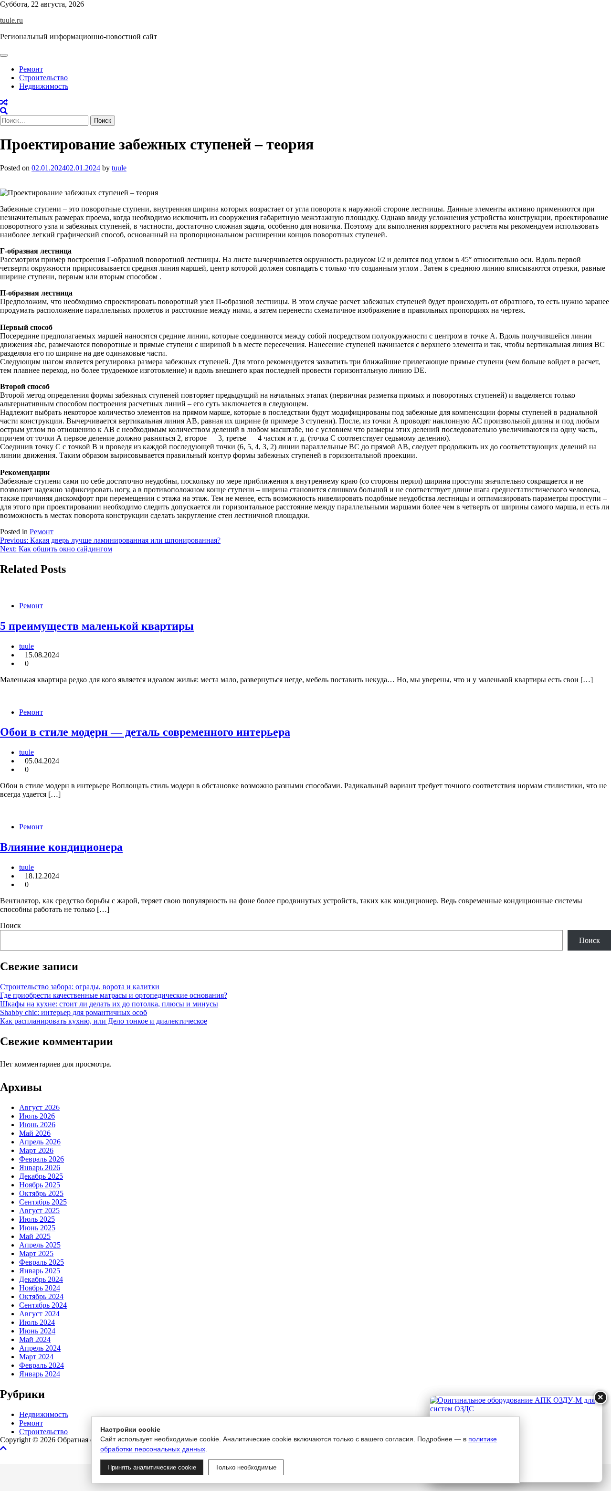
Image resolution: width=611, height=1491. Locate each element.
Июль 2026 (37, 1116)
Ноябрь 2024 (39, 1288)
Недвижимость (43, 86)
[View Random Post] (4, 102)
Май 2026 (35, 1133)
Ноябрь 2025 (39, 1185)
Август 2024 (39, 1314)
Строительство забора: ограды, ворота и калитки (79, 987)
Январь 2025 (39, 1271)
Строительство (43, 78)
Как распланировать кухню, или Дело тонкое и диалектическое (103, 1021)
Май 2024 (35, 1339)
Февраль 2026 (41, 1159)
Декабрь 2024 (41, 1279)
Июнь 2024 (37, 1331)
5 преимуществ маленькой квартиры (97, 626)
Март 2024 (36, 1357)
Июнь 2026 (37, 1125)
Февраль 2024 (41, 1365)
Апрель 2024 (40, 1348)
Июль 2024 (37, 1322)
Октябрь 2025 (41, 1193)
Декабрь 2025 (41, 1176)
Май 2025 (35, 1236)
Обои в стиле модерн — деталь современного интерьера (145, 732)
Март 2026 (36, 1150)
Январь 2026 (39, 1167)
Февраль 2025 (41, 1262)
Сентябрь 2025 (43, 1202)
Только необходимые (245, 1467)
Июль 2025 (37, 1219)
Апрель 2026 (40, 1142)
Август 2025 (39, 1210)
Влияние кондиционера (61, 847)
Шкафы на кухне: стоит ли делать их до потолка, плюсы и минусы (109, 1004)
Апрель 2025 (40, 1245)
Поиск (10, 925)
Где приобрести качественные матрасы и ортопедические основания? (113, 995)
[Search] (4, 111)
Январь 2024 (39, 1374)
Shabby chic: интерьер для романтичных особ (73, 1012)
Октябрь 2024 (41, 1296)
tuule (119, 168)
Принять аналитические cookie (151, 1467)
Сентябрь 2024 (43, 1305)
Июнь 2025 (37, 1228)
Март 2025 (36, 1253)
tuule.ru (11, 20)
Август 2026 (39, 1107)
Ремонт (31, 69)
